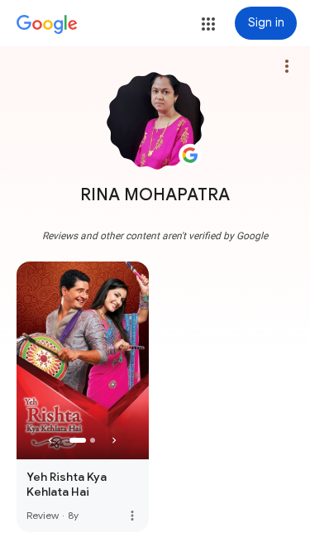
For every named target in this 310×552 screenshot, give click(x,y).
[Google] (47, 25)
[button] (208, 24)
